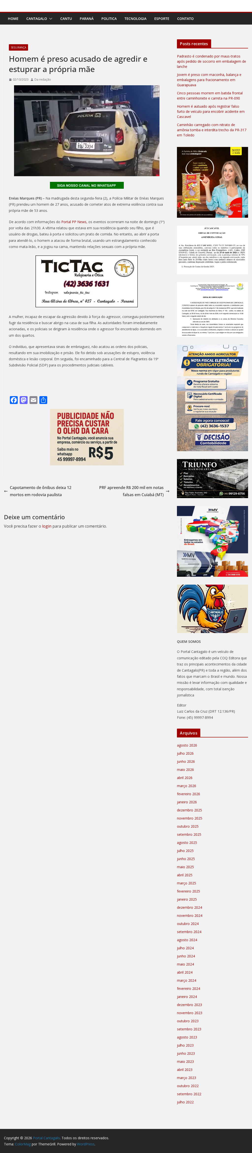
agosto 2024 (187, 939)
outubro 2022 (188, 1085)
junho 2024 (186, 956)
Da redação (42, 79)
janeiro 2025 (187, 899)
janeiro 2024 (187, 996)
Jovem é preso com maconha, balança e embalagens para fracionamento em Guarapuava (209, 79)
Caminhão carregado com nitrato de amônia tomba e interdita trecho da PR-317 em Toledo (211, 129)
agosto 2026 (187, 745)
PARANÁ (87, 18)
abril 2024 (184, 972)
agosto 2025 (187, 842)
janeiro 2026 (187, 802)
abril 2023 (184, 1069)
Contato (185, 18)
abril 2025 (184, 875)
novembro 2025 (189, 818)
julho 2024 (185, 948)
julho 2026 (185, 753)
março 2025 (186, 883)
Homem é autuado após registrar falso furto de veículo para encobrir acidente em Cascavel (211, 111)
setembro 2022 (189, 1094)
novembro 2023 (189, 1012)
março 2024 (186, 980)
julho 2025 (185, 850)
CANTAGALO (36, 18)
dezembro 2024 (189, 907)
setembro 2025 (189, 834)
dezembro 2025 (189, 810)
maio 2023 (185, 1061)
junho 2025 (186, 858)
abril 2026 (184, 777)
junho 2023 (186, 1053)
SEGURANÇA (18, 47)
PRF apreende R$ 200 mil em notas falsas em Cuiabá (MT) (131, 491)
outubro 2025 (188, 826)
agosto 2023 (187, 1037)
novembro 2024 (189, 915)
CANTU (66, 18)
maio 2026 (185, 769)
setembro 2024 (189, 931)
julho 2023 (185, 1045)
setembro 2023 (189, 1029)
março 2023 (186, 1077)
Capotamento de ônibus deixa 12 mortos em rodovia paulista (40, 491)
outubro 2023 (188, 1021)
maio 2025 (185, 867)
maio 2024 (185, 964)
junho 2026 (186, 761)
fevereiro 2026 (188, 794)
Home (13, 18)
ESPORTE (161, 18)
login (46, 526)
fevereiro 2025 (188, 891)
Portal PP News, (73, 221)
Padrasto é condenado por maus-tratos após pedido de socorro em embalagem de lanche (211, 61)
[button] (49, 18)
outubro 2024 (188, 923)
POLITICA (109, 18)
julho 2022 (185, 1102)
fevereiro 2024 (188, 988)
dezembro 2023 (189, 1004)
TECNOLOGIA (135, 18)
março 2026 (186, 785)
